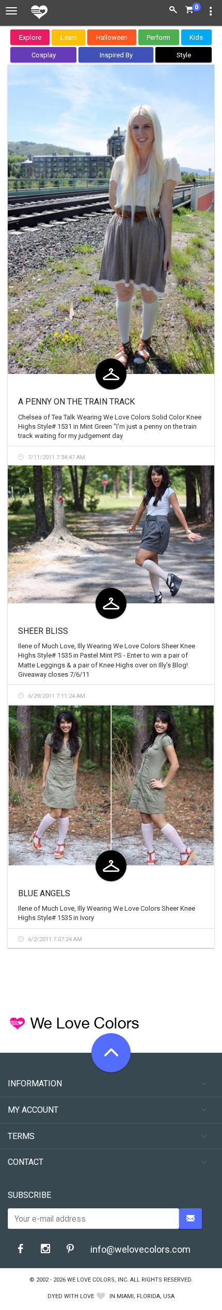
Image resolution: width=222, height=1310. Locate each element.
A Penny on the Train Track (76, 402)
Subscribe (29, 1195)
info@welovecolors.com (140, 1249)
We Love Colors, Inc (97, 1279)
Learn (68, 37)
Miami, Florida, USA (146, 1296)
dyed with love (70, 1296)
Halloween (112, 37)
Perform (158, 37)
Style (184, 55)
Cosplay (43, 55)
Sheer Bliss (43, 631)
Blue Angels (44, 893)
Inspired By (116, 55)
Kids (196, 37)
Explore (30, 37)
